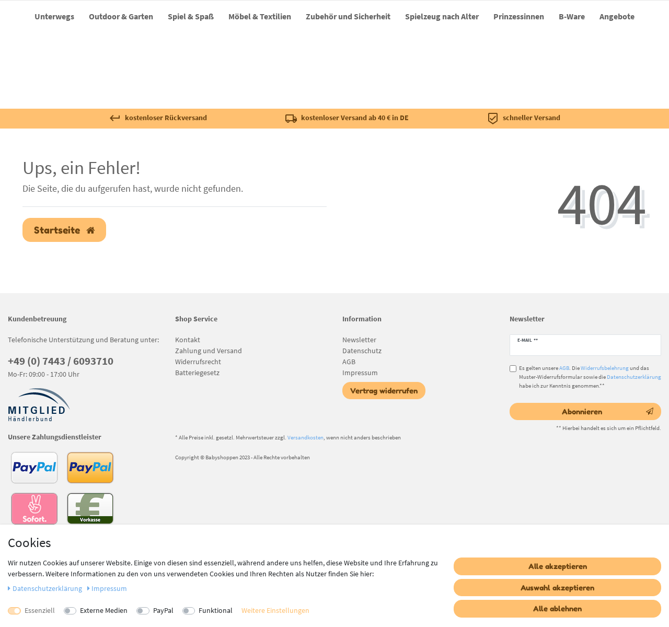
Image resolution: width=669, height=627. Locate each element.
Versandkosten (305, 437)
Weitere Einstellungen (275, 610)
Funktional (216, 610)
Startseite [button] (58, 230)
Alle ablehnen (557, 608)
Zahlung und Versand (208, 350)
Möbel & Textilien (259, 16)
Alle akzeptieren (557, 566)
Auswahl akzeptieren (557, 587)
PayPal (163, 610)
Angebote (617, 16)
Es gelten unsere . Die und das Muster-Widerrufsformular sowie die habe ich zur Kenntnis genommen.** (590, 376)
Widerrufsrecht (198, 361)
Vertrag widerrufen (384, 390)
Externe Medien (104, 610)
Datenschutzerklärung (634, 376)
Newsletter (359, 339)
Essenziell (40, 610)
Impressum (360, 372)
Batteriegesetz (197, 372)
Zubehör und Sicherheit (348, 16)
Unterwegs (54, 16)
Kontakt (187, 339)
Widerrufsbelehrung (605, 367)
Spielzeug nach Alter (442, 16)
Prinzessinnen (518, 16)
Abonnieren (582, 411)
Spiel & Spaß (191, 16)
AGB (348, 361)
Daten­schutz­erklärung (48, 588)
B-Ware (572, 16)
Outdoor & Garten (121, 16)
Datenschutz (362, 350)
